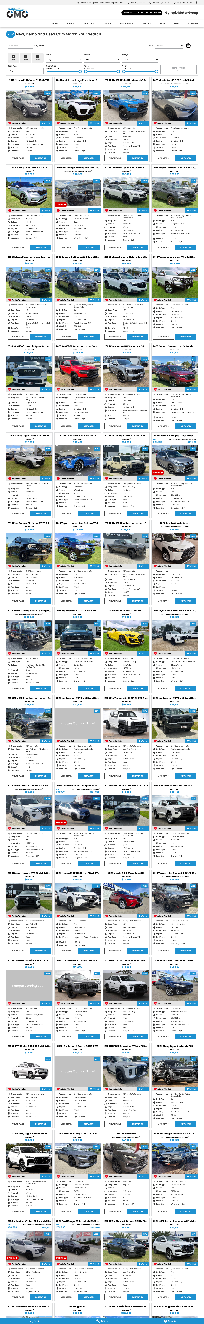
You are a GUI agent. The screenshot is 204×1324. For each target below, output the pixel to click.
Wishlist (47, 123)
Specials (107, 23)
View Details (18, 158)
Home (55, 23)
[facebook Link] (196, 2)
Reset (150, 45)
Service (147, 23)
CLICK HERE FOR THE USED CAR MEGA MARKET (142, 12)
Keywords (39, 45)
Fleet (176, 23)
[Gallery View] (188, 45)
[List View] (194, 45)
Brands (70, 23)
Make (48, 54)
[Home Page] (17, 12)
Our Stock (88, 23)
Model (87, 54)
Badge (125, 54)
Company (193, 23)
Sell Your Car (127, 23)
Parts (163, 23)
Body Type (12, 66)
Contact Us (40, 158)
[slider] (80, 71)
